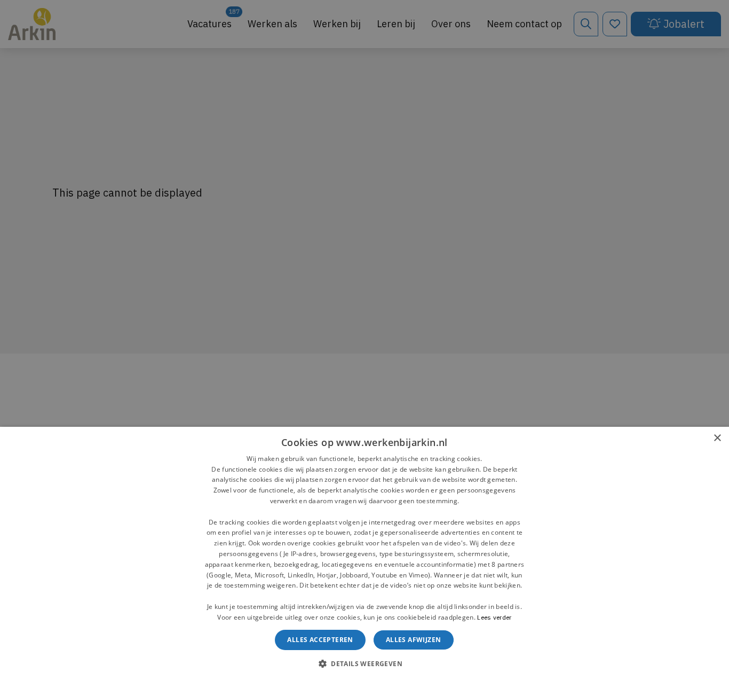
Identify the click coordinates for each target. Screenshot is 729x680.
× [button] (717, 438)
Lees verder (494, 617)
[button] (364, 662)
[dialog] (364, 553)
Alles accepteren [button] (320, 639)
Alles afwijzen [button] (413, 639)
